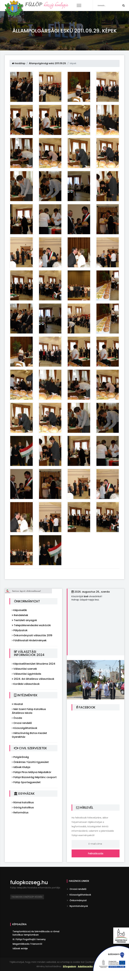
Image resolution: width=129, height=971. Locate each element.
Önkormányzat (78, 900)
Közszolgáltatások (25, 728)
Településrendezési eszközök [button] (32, 625)
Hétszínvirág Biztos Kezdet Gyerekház (29, 735)
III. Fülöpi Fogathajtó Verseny (29, 939)
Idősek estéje (20, 948)
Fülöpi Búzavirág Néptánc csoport (35, 777)
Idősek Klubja (21, 767)
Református (20, 812)
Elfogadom (69, 966)
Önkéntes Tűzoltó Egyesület (31, 762)
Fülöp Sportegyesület (27, 782)
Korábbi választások (26, 684)
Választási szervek (25, 669)
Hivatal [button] (18, 704)
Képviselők (20, 610)
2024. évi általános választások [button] (33, 679)
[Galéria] (95, 679)
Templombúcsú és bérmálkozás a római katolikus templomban (36, 933)
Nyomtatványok (78, 906)
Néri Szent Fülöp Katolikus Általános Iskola (29, 711)
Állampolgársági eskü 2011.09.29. (47, 63)
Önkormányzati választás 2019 (32, 635)
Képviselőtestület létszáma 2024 (34, 664)
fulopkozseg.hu (29, 882)
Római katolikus (23, 802)
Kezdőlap (19, 63)
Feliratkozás (95, 853)
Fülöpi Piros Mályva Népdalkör (32, 772)
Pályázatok (20, 630)
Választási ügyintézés (27, 674)
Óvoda (17, 718)
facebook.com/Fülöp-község (27, 897)
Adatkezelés (85, 966)
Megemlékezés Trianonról (27, 943)
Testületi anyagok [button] (25, 620)
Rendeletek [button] (20, 615)
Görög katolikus (23, 807)
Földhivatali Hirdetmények (30, 640)
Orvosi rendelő (22, 723)
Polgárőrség (21, 757)
